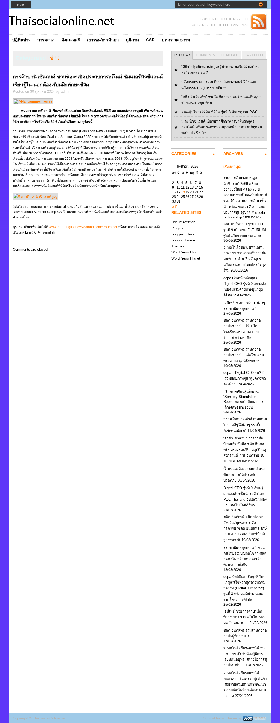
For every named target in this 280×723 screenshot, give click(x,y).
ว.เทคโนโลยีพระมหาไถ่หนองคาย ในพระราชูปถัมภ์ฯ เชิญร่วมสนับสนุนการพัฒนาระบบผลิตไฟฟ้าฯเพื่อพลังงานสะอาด (245, 684)
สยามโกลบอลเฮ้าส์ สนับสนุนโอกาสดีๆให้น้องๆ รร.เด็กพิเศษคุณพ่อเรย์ (245, 425)
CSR (150, 39)
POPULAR (182, 55)
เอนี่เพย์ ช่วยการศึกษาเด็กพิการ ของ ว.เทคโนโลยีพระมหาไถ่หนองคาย (244, 617)
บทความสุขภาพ (176, 39)
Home (21, 5)
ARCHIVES (233, 153)
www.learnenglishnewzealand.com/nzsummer (83, 227)
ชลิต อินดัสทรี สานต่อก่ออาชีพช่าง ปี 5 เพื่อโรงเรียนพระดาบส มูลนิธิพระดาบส (243, 355)
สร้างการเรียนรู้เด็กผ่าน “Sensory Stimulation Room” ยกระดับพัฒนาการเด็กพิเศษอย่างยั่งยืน (243, 399)
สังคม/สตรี (71, 39)
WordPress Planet (185, 258)
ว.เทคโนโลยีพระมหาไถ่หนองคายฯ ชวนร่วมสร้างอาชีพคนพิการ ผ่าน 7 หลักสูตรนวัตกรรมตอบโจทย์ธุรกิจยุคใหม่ (244, 258)
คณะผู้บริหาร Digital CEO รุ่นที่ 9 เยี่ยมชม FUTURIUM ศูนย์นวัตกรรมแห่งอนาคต (244, 230)
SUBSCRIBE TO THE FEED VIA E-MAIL (220, 25)
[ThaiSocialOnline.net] (62, 22)
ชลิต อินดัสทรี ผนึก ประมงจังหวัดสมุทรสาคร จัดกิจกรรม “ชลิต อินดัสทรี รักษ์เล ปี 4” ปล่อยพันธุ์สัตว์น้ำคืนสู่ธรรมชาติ (245, 528)
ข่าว (55, 58)
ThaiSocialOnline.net (49, 718)
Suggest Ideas (182, 234)
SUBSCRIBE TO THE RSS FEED (224, 19)
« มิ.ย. (177, 207)
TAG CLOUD (254, 55)
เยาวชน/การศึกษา (103, 39)
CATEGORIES (183, 153)
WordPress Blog (184, 252)
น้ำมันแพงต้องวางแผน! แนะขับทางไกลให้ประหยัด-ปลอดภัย (244, 474)
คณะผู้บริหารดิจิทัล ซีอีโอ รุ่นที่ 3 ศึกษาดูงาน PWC (219, 112)
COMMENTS (205, 55)
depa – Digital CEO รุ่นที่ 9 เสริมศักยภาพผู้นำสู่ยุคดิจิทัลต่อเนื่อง (244, 378)
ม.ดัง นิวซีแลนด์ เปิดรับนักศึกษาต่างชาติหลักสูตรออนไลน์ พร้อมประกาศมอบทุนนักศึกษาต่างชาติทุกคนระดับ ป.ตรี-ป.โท (221, 127)
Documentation (183, 222)
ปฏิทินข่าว (21, 39)
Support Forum (183, 240)
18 (183, 192)
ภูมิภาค (132, 39)
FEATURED (229, 55)
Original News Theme (220, 718)
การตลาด (45, 39)
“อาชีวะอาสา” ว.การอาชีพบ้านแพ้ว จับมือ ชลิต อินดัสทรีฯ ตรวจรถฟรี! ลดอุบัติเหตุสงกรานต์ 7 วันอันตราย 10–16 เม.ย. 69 (244, 449)
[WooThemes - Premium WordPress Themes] (254, 718)
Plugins (177, 228)
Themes (177, 246)
